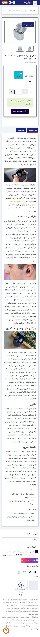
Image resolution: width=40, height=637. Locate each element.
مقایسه (26, 24)
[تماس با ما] (6, 630)
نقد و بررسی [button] (33, 130)
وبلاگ (35, 540)
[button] (13, 2)
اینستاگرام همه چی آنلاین (28, 561)
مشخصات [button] (21, 130)
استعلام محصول (19, 111)
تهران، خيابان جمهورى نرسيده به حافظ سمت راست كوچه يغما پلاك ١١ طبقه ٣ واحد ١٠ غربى (18, 553)
